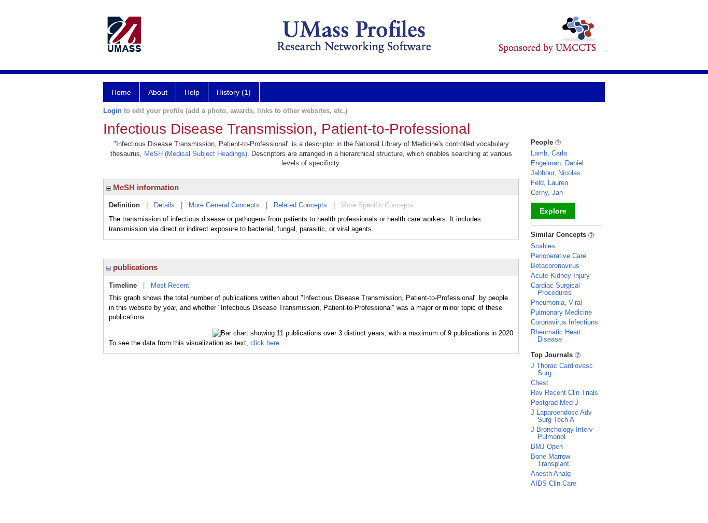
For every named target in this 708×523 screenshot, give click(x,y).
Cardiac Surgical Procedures (555, 288)
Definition (124, 205)
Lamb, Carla (549, 153)
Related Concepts (300, 205)
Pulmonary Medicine (561, 312)
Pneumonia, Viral (556, 302)
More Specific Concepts (377, 205)
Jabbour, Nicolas (555, 173)
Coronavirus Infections (564, 322)
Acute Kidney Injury (560, 275)
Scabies (543, 246)
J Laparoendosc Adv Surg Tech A (561, 415)
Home (121, 92)
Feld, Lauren (549, 183)
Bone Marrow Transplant (550, 460)
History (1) (234, 92)
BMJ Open (547, 446)
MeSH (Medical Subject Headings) (195, 154)
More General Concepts (224, 205)
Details (164, 205)
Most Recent (170, 285)
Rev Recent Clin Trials (564, 393)
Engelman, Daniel (557, 163)
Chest (539, 383)
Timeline (123, 285)
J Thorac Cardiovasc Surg (562, 369)
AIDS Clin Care (553, 483)
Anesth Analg (551, 473)
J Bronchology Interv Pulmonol (562, 433)
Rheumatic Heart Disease (556, 335)
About (157, 92)
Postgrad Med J (554, 402)
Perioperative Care (558, 256)
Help (192, 92)
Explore (553, 211)
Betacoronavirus (555, 266)
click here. (265, 343)
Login (112, 111)
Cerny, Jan (547, 192)
